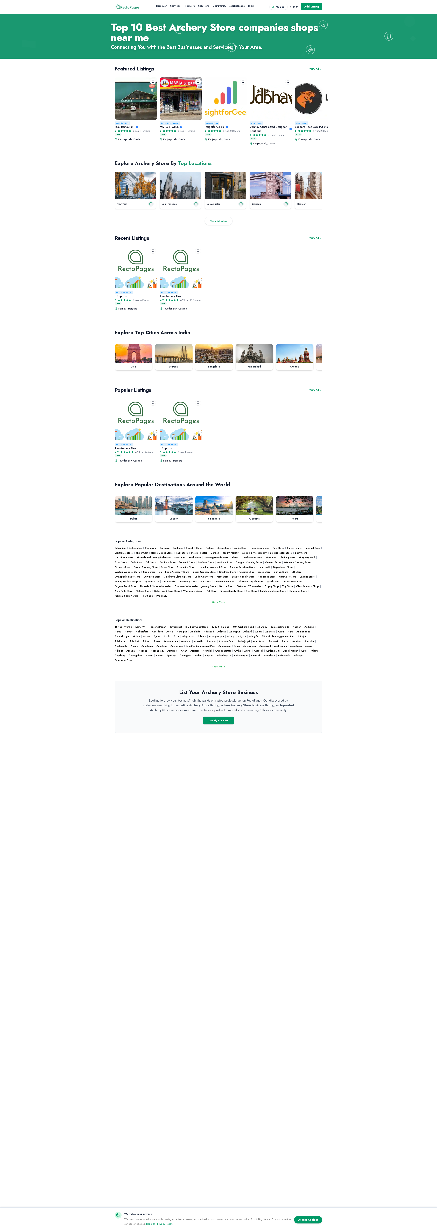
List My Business (218, 720)
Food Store (121, 562)
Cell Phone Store (124, 557)
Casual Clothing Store (146, 567)
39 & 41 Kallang (220, 627)
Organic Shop (247, 572)
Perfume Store (206, 562)
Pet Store (211, 591)
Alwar (157, 641)
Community (219, 6)
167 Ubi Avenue (123, 627)
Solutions (203, 6)
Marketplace (237, 6)
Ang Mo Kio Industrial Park (200, 646)
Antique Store (224, 562)
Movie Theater (199, 552)
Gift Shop (151, 562)
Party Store (222, 576)
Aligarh (242, 636)
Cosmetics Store (185, 567)
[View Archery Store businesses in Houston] (315, 185)
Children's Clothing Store (177, 576)
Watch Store (273, 581)
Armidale (172, 650)
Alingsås (253, 636)
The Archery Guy (170, 296)
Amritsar (296, 641)
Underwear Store (204, 576)
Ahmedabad (303, 631)
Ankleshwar (249, 646)
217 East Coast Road (196, 627)
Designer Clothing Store (249, 562)
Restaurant (122, 123)
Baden (198, 655)
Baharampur (241, 655)
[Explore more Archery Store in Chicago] (286, 204)
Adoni (258, 631)
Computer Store (298, 591)
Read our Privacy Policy (159, 1224)
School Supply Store (243, 576)
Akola (167, 636)
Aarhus (128, 631)
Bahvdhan (269, 655)
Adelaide (195, 631)
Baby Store (301, 552)
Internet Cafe (313, 548)
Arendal (130, 650)
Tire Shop (251, 591)
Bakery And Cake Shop (167, 591)
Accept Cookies (308, 1220)
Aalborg (309, 627)
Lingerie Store (307, 576)
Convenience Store (224, 581)
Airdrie (136, 636)
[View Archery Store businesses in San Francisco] (180, 185)
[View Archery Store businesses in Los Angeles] (225, 185)
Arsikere (195, 650)
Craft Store (136, 562)
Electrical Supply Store (251, 581)
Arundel (207, 650)
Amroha (309, 641)
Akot (176, 636)
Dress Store (167, 567)
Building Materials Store (273, 591)
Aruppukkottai (223, 650)
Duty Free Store (152, 576)
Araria (308, 646)
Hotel (199, 548)
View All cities (218, 221)
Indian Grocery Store (204, 572)
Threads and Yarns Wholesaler (154, 557)
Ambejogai (244, 641)
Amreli (285, 641)
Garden (214, 552)
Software (301, 123)
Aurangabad (136, 655)
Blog (251, 6)
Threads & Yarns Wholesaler (155, 586)
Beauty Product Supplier (128, 581)
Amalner (186, 641)
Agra (290, 631)
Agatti (281, 631)
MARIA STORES (169, 127)
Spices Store (224, 548)
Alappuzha (188, 636)
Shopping (271, 557)
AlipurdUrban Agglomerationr (278, 636)
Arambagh (296, 646)
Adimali (221, 631)
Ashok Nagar (290, 650)
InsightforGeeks (214, 127)
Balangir (298, 655)
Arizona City (157, 650)
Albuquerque (216, 636)
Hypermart (142, 552)
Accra (169, 631)
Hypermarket (152, 581)
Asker (304, 650)
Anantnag (162, 646)
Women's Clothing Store (297, 562)
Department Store (283, 567)
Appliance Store (170, 123)
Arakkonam (280, 646)
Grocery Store (122, 567)
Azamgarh (185, 655)
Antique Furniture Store (242, 567)
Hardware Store (287, 576)
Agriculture (240, 548)
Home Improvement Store (212, 567)
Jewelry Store (209, 586)
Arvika (237, 650)
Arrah (184, 650)
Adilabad (209, 631)
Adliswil (247, 631)
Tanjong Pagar (158, 627)
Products (189, 6)
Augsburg (120, 655)
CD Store (296, 572)
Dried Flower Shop (252, 557)
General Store (273, 562)
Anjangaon (224, 646)
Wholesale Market (193, 591)
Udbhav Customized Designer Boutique (268, 129)
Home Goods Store (162, 552)
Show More (218, 602)
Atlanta (315, 650)
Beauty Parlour (230, 552)
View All (314, 68)
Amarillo (198, 641)
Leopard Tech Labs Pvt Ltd (311, 127)
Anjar (237, 646)
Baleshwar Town (123, 660)
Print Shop (147, 595)
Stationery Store (188, 581)
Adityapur (234, 631)
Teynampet (176, 627)
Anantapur (147, 646)
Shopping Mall (307, 557)
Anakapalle (121, 646)
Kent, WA (140, 627)
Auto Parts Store (123, 591)
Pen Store (205, 581)
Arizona (143, 650)
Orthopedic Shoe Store (127, 576)
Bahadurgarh (224, 655)
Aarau (118, 631)
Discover (161, 6)
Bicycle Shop (226, 586)
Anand (134, 646)
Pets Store (278, 548)
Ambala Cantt (226, 641)
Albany (202, 636)
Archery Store (124, 292)
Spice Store (264, 572)
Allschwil (134, 641)
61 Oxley (262, 627)
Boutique (256, 123)
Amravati (273, 641)
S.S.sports (120, 296)
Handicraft (264, 567)
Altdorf (146, 641)
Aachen (297, 627)
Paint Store (182, 552)
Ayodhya (171, 655)
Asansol (258, 650)
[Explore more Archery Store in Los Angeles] (241, 204)
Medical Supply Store (126, 595)
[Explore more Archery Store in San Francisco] (196, 204)
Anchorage (177, 646)
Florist (235, 557)
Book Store (195, 557)
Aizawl (146, 636)
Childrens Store (227, 572)
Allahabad (120, 641)
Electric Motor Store (281, 552)
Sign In (294, 7)
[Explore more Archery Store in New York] (151, 204)
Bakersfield (284, 655)
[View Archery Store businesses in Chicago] (270, 185)
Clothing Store (287, 557)
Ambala (211, 641)
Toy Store (287, 586)
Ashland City (273, 650)
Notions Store (143, 591)
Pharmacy (161, 595)
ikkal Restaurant (125, 127)
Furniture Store (167, 562)
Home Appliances (259, 548)
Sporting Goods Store (216, 557)
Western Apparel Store (127, 572)
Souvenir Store (187, 562)
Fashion (210, 548)
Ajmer (157, 636)
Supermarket (169, 581)
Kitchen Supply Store (231, 591)
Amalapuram (171, 641)
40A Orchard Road (243, 627)
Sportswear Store (293, 581)
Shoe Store (149, 572)
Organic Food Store (125, 586)
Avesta (159, 655)
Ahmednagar (122, 636)
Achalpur (182, 631)
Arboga (119, 650)
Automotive (135, 548)
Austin (149, 655)
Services (175, 6)
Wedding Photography (254, 552)
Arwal (247, 650)
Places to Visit (294, 548)
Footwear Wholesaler (186, 586)
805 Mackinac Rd (280, 627)
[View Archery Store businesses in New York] (135, 185)
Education (212, 123)
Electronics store (124, 552)
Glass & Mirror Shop (307, 586)
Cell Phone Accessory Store (174, 572)
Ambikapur (259, 641)
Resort (189, 548)
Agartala (270, 631)
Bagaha (209, 655)
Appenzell (265, 646)
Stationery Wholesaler (249, 586)
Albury (231, 636)
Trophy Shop (271, 586)
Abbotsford (142, 631)
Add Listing (311, 7)
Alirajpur (302, 636)
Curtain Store (281, 572)
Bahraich (255, 655)
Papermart (179, 557)
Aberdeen (157, 631)
